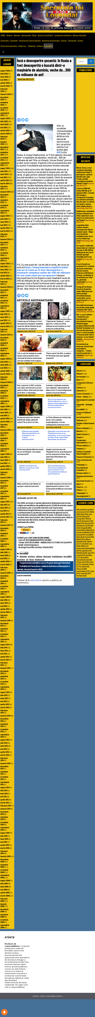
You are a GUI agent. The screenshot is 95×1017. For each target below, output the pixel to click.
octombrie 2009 (4, 871)
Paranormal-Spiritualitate (30, 40)
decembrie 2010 (4, 813)
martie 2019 (4, 421)
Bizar (34, 35)
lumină (81, 535)
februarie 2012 (4, 759)
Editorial (80, 390)
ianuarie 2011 (5, 809)
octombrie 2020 (4, 349)
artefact (31, 556)
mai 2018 (3, 463)
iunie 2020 (4, 365)
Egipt (80, 523)
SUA (85, 567)
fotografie (86, 528)
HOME (3, 35)
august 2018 (4, 454)
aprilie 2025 (4, 130)
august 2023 (5, 216)
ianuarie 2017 (5, 525)
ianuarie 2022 (5, 287)
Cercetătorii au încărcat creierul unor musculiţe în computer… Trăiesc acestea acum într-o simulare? (85, 349)
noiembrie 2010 (4, 818)
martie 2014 (4, 659)
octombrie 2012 (4, 730)
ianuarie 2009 (3, 905)
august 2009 (5, 880)
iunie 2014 (4, 650)
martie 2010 (4, 848)
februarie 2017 (4, 521)
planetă (87, 551)
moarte (89, 537)
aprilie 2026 (4, 83)
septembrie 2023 (4, 211)
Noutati (79, 431)
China (86, 516)
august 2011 (4, 787)
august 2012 (4, 740)
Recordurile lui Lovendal (82, 469)
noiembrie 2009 (4, 865)
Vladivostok (39, 559)
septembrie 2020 (4, 354)
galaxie (89, 530)
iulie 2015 (3, 600)
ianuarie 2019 (5, 430)
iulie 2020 (4, 362)
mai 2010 (3, 842)
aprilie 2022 (4, 275)
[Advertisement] (45, 100)
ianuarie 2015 (5, 620)
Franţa (81, 530)
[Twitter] (23, 120)
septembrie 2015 (4, 592)
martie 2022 (5, 278)
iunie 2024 (4, 174)
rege (90, 553)
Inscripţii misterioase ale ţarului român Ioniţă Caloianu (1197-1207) (85, 307)
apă (90, 510)
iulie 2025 (4, 121)
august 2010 (4, 833)
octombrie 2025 (4, 109)
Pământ (82, 553)
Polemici (80, 448)
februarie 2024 (4, 187)
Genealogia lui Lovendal (85, 400)
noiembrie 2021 (4, 296)
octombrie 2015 (4, 587)
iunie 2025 (4, 124)
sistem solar (83, 562)
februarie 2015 (4, 616)
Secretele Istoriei (83, 481)
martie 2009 (5, 895)
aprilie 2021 (4, 323)
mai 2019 (3, 415)
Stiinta (64, 40)
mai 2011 (3, 796)
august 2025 (5, 118)
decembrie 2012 (4, 719)
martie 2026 (5, 86)
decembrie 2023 (4, 195)
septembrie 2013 (4, 688)
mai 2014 (3, 653)
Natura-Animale (79, 35)
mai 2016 (3, 558)
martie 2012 (4, 755)
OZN (85, 546)
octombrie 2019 (4, 397)
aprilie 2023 (4, 228)
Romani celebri (82, 473)
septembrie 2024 (4, 164)
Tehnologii (72, 40)
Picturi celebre (82, 445)
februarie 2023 (4, 235)
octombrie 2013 (4, 682)
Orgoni (80, 40)
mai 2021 (3, 320)
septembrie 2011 (4, 783)
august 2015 (4, 597)
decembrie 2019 (4, 386)
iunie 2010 (4, 839)
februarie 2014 (4, 663)
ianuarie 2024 (5, 191)
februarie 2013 (4, 711)
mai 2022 (3, 272)
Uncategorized (82, 496)
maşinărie (21, 559)
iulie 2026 (4, 73)
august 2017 (4, 501)
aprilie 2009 (4, 892)
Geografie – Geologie (9, 40)
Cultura (40, 46)
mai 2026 (3, 80)
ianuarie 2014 (5, 668)
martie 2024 (5, 183)
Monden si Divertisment (85, 423)
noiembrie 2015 (4, 582)
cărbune (39, 556)
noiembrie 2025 (4, 103)
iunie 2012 (4, 746)
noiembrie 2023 (4, 201)
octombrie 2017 (4, 492)
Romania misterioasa (51, 40)
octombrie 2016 (4, 539)
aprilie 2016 (4, 561)
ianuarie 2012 (5, 763)
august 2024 (5, 168)
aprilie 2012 (4, 752)
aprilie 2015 (4, 609)
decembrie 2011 (4, 767)
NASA (81, 539)
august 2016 (4, 549)
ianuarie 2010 (5, 856)
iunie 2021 (4, 317)
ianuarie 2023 (5, 239)
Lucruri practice (83, 417)
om (27, 559)
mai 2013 (3, 701)
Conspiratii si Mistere (63, 35)
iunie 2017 (4, 507)
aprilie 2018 (4, 466)
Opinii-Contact (82, 434)
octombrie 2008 (4, 921)
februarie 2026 (4, 90)
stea (85, 564)
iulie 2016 (3, 552)
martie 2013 (4, 707)
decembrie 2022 (4, 243)
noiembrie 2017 (4, 487)
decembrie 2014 (4, 624)
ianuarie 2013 (5, 715)
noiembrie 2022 (4, 248)
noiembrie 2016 (4, 534)
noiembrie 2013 (4, 677)
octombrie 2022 (4, 254)
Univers (82, 569)
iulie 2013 (3, 695)
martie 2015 (4, 612)
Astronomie (26, 35)
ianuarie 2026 (5, 94)
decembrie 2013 (4, 672)
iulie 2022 (4, 266)
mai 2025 (3, 127)
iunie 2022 (4, 269)
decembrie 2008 (4, 910)
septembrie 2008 (4, 926)
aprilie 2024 (5, 180)
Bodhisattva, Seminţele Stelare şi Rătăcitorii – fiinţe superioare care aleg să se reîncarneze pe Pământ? (85, 215)
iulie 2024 (4, 171)
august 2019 (4, 406)
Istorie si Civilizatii (45, 35)
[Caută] (91, 61)
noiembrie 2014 (4, 630)
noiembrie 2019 (4, 391)
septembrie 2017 (4, 497)
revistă (81, 555)
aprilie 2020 (4, 371)
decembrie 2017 (4, 481)
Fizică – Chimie (82, 396)
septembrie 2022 (4, 259)
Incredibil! (48, 46)
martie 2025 (5, 133)
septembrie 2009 (4, 876)
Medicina (32, 46)
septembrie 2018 (4, 450)
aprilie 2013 (4, 704)
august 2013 (4, 692)
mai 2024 (3, 177)
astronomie (83, 512)
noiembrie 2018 (4, 439)
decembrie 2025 (4, 98)
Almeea (17, 35)
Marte (81, 537)
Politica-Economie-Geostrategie (84, 452)
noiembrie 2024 (4, 153)
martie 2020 (5, 374)
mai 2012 (3, 749)
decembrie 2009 (4, 860)
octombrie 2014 (4, 635)
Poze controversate (9, 46)
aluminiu (23, 556)
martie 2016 (4, 564)
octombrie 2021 (4, 301)
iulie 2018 (3, 457)
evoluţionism (57, 556)
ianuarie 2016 (5, 573)
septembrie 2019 (4, 402)
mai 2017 (3, 510)
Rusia (31, 559)
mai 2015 (3, 606)
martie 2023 (5, 231)
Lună (89, 535)
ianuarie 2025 (3, 143)
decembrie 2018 (4, 434)
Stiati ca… (22, 46)
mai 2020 (3, 368)
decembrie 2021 (4, 291)
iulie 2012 (3, 743)
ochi (85, 544)
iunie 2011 (3, 793)
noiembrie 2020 (4, 344)
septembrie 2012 (4, 735)
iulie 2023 (4, 219)
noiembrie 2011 (4, 772)
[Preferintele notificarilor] (4, 1012)
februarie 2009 (4, 899)
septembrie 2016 (4, 545)
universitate (83, 571)
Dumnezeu (87, 521)
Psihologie (81, 465)
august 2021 (4, 311)
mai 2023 (3, 225)
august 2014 (5, 644)
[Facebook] (19, 120)
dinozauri (47, 556)
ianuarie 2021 (5, 334)
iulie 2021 (3, 314)
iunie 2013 (4, 698)
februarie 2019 (4, 425)
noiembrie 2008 (4, 915)
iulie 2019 (3, 409)
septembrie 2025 (4, 114)
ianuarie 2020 (5, 382)
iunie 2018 (4, 460)
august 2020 (5, 358)
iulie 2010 (3, 836)
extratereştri (83, 526)
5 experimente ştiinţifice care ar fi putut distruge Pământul (45, 563)
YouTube (81, 576)
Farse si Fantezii (83, 393)
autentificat (36, 580)
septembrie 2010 (4, 828)
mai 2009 (3, 889)
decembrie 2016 (4, 529)
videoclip (86, 573)
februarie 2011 (5, 805)
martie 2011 (4, 802)
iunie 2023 (4, 222)
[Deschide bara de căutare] (3, 52)
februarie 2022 (4, 282)
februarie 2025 (4, 137)
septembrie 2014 (4, 640)
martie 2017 (4, 517)
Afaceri (9, 35)
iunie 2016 (4, 555)
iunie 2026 (4, 77)
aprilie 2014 (4, 657)
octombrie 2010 (4, 823)
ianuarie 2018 (5, 477)
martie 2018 (4, 469)
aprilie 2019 (4, 418)
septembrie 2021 (4, 307)
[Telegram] (26, 120)
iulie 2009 (4, 883)
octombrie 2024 (4, 158)
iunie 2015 (4, 603)
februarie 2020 (4, 378)
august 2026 (5, 70)
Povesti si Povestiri (84, 457)
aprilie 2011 (4, 799)
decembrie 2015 (4, 577)
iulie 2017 (3, 504)
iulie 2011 (3, 790)
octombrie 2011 (4, 778)
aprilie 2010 (4, 845)
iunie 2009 (4, 886)
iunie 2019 (4, 412)
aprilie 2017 (4, 514)
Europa (89, 523)
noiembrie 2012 (4, 725)
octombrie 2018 (4, 444)
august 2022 (5, 263)
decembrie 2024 (4, 148)
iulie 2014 (4, 647)
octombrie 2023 (4, 206)
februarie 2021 (4, 330)
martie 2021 (4, 326)
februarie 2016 (4, 568)
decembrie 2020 (4, 338)
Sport (79, 484)
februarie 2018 (4, 473)
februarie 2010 (4, 852)
